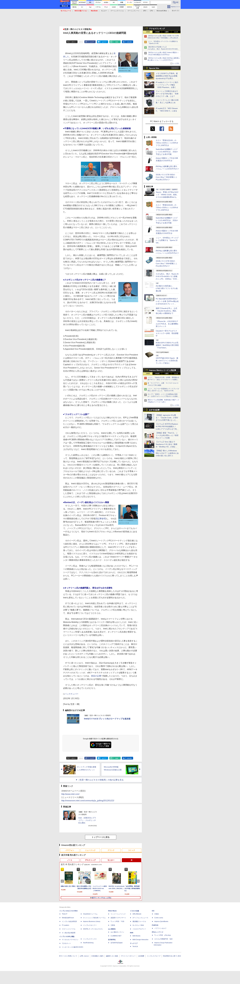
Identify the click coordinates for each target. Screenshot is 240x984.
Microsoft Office (162, 11)
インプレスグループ (153, 956)
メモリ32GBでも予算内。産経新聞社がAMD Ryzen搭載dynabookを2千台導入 (167, 75)
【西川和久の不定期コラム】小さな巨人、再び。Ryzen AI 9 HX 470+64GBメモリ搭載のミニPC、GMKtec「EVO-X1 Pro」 (164, 49)
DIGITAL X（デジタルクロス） (93, 929)
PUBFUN (155, 925)
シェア (92, 42)
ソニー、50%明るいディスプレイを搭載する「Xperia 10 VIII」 (167, 240)
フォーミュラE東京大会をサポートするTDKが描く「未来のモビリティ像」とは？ (167, 93)
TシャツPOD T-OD (117, 921)
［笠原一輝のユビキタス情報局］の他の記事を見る (101, 780)
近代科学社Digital (116, 943)
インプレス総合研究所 (69, 921)
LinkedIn (129, 42)
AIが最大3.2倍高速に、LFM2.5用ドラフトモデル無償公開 (167, 288)
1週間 (166, 32)
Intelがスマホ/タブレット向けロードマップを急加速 (107, 719)
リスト (81, 42)
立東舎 (113, 925)
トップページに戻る (101, 837)
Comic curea (158, 918)
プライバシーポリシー (128, 956)
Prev (63, 881)
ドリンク (111, 850)
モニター (104, 11)
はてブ (104, 42)
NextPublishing (88, 943)
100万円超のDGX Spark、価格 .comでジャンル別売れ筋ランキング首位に (167, 360)
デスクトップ (90, 860)
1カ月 (176, 32)
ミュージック (90, 850)
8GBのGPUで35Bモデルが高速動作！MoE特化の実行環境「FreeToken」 (167, 345)
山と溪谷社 (112, 929)
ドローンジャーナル (68, 929)
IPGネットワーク (157, 932)
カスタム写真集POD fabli (163, 939)
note (116, 42)
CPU (151, 11)
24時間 (157, 32)
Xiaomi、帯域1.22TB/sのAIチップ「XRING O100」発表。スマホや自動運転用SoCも (167, 194)
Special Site (154, 68)
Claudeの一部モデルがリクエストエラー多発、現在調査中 (167, 333)
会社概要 (141, 956)
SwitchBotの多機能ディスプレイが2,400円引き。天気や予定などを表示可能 (167, 151)
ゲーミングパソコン (117, 11)
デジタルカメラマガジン (70, 939)
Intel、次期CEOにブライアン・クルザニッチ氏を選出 (87, 820)
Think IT (64, 914)
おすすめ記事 (154, 410)
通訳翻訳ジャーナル (139, 921)
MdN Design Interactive (140, 939)
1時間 (148, 32)
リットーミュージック (118, 914)
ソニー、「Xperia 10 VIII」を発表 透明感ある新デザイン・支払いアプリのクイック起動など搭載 (163, 380)
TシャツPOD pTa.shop (162, 935)
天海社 (156, 914)
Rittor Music (112, 911)
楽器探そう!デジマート (118, 918)
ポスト (74, 42)
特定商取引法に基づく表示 (172, 956)
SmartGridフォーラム (90, 914)
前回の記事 (96, 676)
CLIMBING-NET (116, 936)
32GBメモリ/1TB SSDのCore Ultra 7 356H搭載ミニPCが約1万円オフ (166, 177)
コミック (131, 850)
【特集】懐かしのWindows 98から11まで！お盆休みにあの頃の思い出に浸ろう (167, 453)
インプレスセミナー (90, 925)
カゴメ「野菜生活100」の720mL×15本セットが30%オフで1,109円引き (167, 142)
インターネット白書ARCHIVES (72, 947)
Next (138, 881)
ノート (69, 860)
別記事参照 (101, 519)
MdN (131, 933)
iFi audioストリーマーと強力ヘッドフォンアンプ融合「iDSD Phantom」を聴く (167, 84)
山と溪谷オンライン (117, 932)
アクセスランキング (157, 29)
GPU (144, 11)
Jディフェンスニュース (140, 918)
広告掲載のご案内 (97, 956)
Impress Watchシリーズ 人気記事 (162, 370)
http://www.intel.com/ (70, 794)
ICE (153, 911)
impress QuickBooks (161, 921)
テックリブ (134, 943)
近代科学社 (112, 939)
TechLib (135, 946)
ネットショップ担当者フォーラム (94, 918)
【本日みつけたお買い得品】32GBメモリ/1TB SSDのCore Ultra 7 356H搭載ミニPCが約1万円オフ (164, 38)
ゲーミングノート (134, 11)
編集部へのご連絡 (112, 956)
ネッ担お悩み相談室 (68, 933)
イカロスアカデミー (139, 929)
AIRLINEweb (136, 914)
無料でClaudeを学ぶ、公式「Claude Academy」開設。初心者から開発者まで (167, 310)
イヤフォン (69, 850)
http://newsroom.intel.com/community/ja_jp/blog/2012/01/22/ (87, 801)
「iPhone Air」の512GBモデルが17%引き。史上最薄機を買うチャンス (167, 323)
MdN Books (136, 936)
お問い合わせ (84, 956)
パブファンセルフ (160, 928)
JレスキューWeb (138, 925)
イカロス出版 (134, 911)
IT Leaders (65, 925)
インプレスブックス (90, 939)
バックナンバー (71, 694)
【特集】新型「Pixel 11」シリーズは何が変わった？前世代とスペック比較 (167, 435)
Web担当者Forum (68, 918)
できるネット (66, 943)
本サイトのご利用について (68, 956)
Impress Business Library (91, 921)
